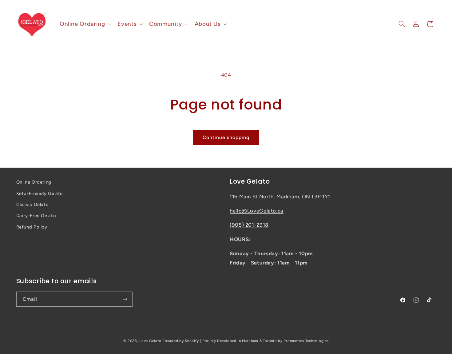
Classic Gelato (32, 204)
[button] (84, 23)
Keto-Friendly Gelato (39, 193)
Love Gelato (150, 341)
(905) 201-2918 (249, 225)
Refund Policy (31, 227)
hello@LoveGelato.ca (256, 211)
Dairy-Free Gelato (36, 215)
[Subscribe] (125, 299)
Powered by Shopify (180, 341)
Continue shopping (226, 137)
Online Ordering (33, 182)
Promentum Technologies (305, 341)
